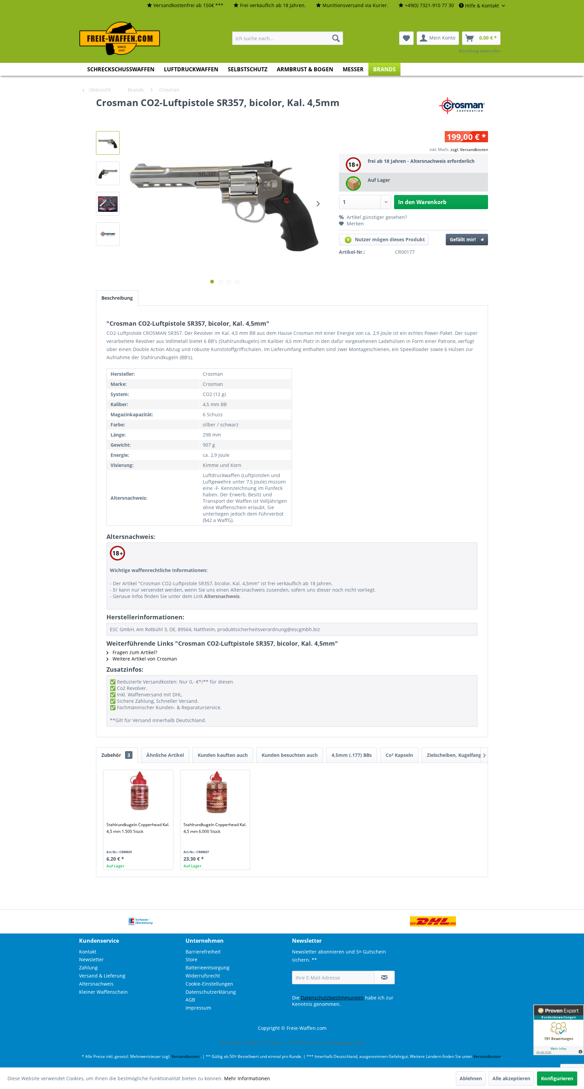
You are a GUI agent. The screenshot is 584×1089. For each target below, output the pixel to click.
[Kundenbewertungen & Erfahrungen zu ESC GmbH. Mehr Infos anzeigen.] (558, 1030)
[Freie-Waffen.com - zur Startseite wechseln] (120, 38)
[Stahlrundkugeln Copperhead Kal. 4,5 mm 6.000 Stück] (216, 794)
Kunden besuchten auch (290, 755)
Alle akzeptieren (511, 1078)
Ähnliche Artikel (165, 755)
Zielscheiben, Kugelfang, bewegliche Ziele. (475, 755)
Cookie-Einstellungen (209, 984)
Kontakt (87, 951)
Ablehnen (471, 1078)
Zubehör (115, 755)
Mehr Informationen (247, 1078)
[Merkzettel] (406, 38)
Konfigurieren (557, 1078)
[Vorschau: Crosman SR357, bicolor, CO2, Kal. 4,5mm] (108, 143)
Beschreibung (117, 298)
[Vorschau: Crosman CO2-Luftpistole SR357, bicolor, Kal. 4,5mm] (108, 204)
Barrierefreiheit (203, 951)
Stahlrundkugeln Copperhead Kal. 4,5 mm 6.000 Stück (215, 828)
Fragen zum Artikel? (134, 652)
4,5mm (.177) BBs (352, 755)
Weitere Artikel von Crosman (144, 658)
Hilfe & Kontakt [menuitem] (482, 5)
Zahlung (88, 967)
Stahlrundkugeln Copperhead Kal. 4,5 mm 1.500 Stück (137, 828)
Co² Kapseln (399, 755)
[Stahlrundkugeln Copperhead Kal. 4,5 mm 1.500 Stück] (139, 794)
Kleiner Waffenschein (103, 992)
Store (191, 959)
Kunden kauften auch (223, 755)
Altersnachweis (96, 984)
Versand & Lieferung (102, 975)
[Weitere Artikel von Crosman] (463, 109)
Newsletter (91, 959)
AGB (190, 999)
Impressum (198, 1008)
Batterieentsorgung (207, 967)
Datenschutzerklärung (211, 992)
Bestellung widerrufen (480, 51)
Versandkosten (185, 1056)
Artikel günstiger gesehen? (376, 217)
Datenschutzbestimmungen (332, 997)
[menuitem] (185, 5)
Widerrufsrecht (203, 975)
